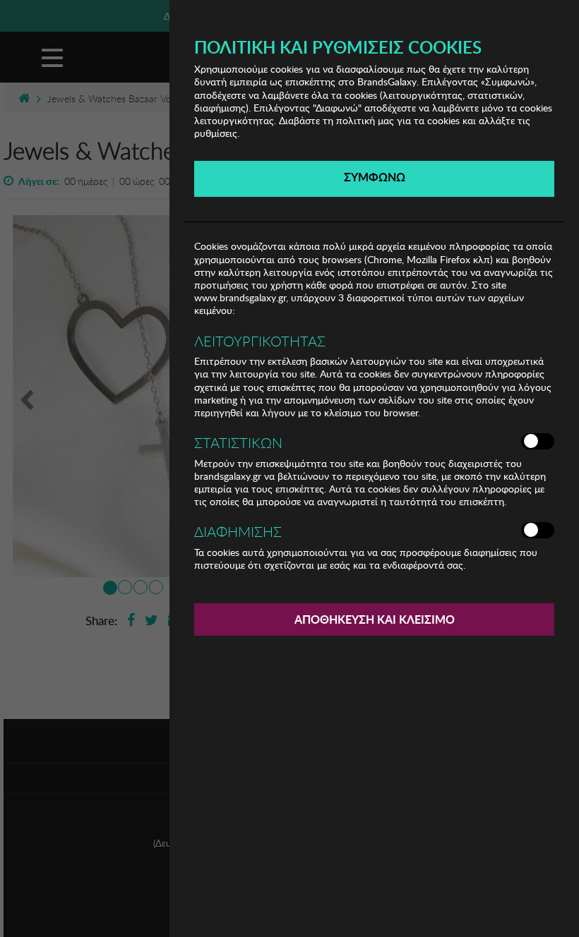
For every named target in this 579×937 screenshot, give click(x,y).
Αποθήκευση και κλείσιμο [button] (374, 619)
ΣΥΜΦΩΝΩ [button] (374, 177)
